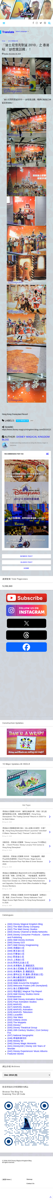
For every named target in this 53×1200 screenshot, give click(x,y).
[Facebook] (33, 23)
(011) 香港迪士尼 (13, 41)
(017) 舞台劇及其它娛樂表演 (21, 977)
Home (3, 41)
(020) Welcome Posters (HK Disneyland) (27, 985)
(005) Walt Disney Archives (20, 940)
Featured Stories (15, 1054)
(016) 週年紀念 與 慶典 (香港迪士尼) (25, 974)
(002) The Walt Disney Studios (22, 929)
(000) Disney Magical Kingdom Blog (25, 924)
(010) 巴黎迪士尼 (15, 954)
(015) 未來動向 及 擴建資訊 (20, 971)
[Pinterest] (45, 23)
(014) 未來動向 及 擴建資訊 (20, 965)
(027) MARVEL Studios (18, 1007)
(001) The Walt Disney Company (23, 926)
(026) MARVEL (14, 1004)
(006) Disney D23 (16, 942)
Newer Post (26, 556)
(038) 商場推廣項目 (16, 1038)
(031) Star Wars (15, 1017)
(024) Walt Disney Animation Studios (25, 999)
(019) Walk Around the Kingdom (23, 983)
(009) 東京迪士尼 (15, 951)
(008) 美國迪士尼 (15, 948)
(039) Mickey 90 (15, 1041)
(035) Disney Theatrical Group (22, 1027)
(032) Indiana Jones (17, 1020)
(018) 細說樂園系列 (16, 980)
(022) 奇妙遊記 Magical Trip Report (24, 991)
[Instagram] (37, 23)
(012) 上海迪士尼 (15, 959)
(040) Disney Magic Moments (21, 1043)
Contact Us (30, 1183)
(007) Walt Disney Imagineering (22, 945)
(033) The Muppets (16, 1022)
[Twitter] (41, 23)
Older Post (27, 562)
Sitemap (29, 1179)
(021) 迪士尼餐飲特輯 (18, 988)
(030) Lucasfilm (15, 1014)
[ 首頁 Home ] (6, 1179)
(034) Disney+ (14, 1025)
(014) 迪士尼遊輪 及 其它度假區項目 (25, 968)
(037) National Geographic (20, 1035)
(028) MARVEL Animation (20, 1009)
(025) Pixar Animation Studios (22, 1002)
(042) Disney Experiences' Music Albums (27, 1051)
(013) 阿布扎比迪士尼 (18, 962)
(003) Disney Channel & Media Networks (27, 932)
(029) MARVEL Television (20, 1012)
